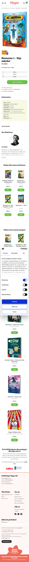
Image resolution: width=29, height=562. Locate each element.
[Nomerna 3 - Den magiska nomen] (8, 198)
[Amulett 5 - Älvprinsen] (14, 384)
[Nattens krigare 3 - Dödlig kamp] (10, 171)
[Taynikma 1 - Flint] (21, 198)
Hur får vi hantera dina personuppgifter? (12, 528)
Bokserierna (5, 498)
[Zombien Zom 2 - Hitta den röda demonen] (14, 347)
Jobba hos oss (18, 496)
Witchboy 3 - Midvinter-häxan (14, 325)
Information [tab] (14, 253)
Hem (3, 8)
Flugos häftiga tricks (14, 432)
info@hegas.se (9, 483)
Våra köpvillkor (18, 501)
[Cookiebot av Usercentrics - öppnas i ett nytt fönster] (20, 249)
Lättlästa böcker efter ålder (7, 495)
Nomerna (12, 8)
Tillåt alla (14, 301)
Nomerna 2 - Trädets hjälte (21, 181)
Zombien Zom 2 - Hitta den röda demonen (14, 360)
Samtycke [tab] (5, 253)
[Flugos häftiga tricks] (14, 419)
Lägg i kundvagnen (17, 82)
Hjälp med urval (7, 87)
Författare (17, 494)
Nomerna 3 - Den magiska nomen (8, 206)
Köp (8, 190)
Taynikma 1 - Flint (21, 205)
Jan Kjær (5, 64)
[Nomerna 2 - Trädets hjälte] (21, 174)
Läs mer (4, 157)
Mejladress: (5, 522)
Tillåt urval (14, 306)
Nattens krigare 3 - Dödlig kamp (8, 181)
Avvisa (14, 311)
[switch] (25, 285)
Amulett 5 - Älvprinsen (14, 397)
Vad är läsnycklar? (19, 498)
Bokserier (7, 8)
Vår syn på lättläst (19, 503)
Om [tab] (24, 253)
